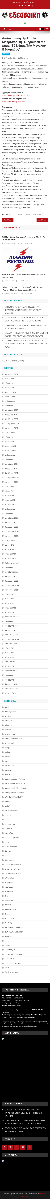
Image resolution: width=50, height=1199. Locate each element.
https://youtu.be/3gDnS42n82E (14, 102)
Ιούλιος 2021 (10, 648)
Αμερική (8, 730)
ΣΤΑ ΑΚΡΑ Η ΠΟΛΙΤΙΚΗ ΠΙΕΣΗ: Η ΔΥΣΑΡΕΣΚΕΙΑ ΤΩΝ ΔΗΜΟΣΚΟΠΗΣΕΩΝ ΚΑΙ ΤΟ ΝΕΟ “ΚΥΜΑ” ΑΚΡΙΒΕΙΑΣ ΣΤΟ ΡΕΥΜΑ (26, 344)
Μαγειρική (9, 882)
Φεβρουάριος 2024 (12, 509)
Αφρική (8, 770)
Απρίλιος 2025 (10, 446)
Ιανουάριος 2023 (11, 567)
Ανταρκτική (9, 743)
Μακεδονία (9, 891)
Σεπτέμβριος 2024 (12, 478)
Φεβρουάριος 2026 (12, 401)
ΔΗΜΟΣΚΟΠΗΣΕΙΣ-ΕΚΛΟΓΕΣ (15, 784)
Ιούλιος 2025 (10, 433)
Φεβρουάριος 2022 (12, 617)
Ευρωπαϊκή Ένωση (12, 838)
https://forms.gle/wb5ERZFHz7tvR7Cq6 (17, 96)
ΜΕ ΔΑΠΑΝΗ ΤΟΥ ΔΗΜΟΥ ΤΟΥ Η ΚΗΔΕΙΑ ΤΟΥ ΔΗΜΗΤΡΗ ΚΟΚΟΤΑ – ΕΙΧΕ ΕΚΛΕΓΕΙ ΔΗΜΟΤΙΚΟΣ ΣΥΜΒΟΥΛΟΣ (26, 334)
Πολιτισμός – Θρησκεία (14, 927)
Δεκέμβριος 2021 (11, 626)
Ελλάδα (7, 820)
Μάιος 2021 (9, 657)
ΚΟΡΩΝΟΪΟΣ (9, 878)
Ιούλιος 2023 (10, 540)
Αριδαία (8, 757)
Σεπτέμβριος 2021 (12, 639)
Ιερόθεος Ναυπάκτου (33, 214)
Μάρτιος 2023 (10, 558)
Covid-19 (8, 707)
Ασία (6, 761)
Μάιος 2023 (9, 549)
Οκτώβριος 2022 (11, 581)
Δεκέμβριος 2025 (11, 410)
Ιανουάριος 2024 (11, 514)
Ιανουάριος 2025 (11, 460)
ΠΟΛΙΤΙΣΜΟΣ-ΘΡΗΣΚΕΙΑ (14, 932)
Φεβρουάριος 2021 (12, 671)
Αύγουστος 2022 (11, 590)
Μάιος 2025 (9, 442)
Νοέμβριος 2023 (11, 522)
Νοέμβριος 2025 (11, 415)
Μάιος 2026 (9, 388)
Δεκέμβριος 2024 (11, 464)
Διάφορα (8, 802)
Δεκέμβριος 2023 (11, 518)
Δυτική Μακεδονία (12, 811)
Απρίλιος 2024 (10, 500)
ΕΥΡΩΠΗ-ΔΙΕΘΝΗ (11, 846)
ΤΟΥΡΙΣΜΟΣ (9, 959)
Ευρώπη (8, 842)
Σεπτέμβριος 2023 (12, 531)
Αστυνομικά (9, 766)
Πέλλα (7, 914)
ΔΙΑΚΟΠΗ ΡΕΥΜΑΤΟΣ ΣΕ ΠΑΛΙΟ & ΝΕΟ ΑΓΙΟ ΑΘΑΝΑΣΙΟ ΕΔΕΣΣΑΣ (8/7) (23, 276)
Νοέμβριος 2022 (11, 576)
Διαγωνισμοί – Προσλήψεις (15, 788)
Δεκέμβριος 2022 (11, 572)
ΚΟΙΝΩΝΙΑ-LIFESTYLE (13, 873)
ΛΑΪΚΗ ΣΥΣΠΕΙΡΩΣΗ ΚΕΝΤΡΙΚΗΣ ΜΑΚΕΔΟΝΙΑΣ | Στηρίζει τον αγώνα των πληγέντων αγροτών (43, 220)
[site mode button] (41, 29)
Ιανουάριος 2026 (11, 406)
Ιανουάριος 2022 (11, 621)
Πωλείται (8, 936)
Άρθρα (7, 752)
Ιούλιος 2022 (10, 594)
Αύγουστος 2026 (11, 374)
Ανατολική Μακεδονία (13, 739)
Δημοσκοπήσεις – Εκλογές (15, 779)
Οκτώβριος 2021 (11, 635)
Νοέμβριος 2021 (11, 630)
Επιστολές (9, 833)
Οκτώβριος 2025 (11, 419)
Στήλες (7, 945)
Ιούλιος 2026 (10, 379)
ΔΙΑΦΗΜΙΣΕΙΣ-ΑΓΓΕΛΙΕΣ (14, 797)
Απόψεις (8, 748)
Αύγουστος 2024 (11, 482)
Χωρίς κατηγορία (11, 972)
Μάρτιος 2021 (10, 666)
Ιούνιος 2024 (10, 491)
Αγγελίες (8, 716)
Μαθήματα (9, 887)
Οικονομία (9, 900)
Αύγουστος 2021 (11, 644)
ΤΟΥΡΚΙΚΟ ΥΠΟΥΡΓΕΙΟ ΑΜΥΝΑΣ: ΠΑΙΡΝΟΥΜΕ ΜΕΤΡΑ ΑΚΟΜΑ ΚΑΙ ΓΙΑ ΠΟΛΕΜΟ (25, 327)
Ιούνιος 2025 (10, 437)
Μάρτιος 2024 (10, 504)
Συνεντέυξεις (10, 950)
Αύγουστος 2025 (11, 428)
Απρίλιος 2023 (10, 554)
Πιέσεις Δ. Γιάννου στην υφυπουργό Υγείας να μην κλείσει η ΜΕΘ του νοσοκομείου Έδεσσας (22, 288)
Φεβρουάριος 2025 (12, 455)
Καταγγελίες (9, 860)
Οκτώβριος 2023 (11, 527)
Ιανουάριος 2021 (11, 675)
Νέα (6, 896)
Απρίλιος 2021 (10, 662)
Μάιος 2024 (9, 496)
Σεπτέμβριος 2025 (12, 424)
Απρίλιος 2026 (10, 392)
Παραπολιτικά (10, 909)
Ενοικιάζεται (10, 824)
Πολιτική (8, 923)
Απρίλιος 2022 (10, 608)
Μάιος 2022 (9, 603)
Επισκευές (9, 828)
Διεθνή (7, 806)
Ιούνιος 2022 (10, 599)
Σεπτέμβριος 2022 (12, 585)
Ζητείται (8, 851)
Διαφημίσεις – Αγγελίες (14, 793)
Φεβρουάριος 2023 (12, 563)
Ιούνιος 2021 (10, 653)
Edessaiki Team (23, 281)
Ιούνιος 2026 (10, 383)
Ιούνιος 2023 (10, 545)
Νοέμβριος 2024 (11, 469)
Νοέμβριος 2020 (11, 684)
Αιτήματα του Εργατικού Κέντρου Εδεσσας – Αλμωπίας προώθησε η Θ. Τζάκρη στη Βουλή (9, 220)
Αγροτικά (8, 721)
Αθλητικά (8, 725)
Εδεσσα (6, 54)
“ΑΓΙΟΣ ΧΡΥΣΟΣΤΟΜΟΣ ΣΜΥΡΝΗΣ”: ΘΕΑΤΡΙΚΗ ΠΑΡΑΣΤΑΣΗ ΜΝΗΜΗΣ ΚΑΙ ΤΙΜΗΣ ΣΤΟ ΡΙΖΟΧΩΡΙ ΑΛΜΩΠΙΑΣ (23, 310)
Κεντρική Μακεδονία (13, 864)
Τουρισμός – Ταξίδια (13, 963)
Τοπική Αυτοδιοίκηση (13, 954)
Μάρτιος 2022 (10, 612)
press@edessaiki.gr (12, 1003)
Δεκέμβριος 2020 (11, 680)
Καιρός (7, 855)
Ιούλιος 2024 (10, 487)
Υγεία (7, 968)
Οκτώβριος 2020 (11, 689)
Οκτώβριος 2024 (11, 473)
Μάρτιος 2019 (10, 693)
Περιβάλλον (9, 918)
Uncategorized (10, 712)
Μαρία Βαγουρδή (26, 58)
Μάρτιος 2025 (10, 451)
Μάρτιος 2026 (10, 397)
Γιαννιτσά (8, 775)
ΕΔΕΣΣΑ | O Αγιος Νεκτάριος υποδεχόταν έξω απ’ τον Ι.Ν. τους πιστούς (24, 238)
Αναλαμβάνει (10, 734)
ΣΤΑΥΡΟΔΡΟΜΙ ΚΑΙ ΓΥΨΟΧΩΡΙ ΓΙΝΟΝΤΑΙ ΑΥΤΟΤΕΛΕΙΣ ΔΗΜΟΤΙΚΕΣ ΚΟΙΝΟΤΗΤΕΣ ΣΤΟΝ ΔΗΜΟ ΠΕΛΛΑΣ (25, 319)
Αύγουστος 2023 (11, 536)
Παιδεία (8, 905)
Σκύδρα (7, 941)
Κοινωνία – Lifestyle (12, 869)
